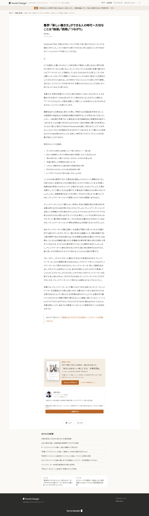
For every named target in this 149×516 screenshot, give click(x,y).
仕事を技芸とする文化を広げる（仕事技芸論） (56, 439)
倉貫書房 (109, 3)
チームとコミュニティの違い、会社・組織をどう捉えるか (59, 447)
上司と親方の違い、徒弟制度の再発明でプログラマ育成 (60, 443)
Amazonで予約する (70, 382)
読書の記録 (18, 13)
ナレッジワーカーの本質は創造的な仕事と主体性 (58, 464)
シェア (70, 423)
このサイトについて (129, 3)
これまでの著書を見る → (87, 382)
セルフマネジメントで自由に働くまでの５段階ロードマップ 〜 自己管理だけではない (69, 460)
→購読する (74, 411)
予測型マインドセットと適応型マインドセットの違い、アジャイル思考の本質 (66, 456)
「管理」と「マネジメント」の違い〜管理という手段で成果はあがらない (64, 452)
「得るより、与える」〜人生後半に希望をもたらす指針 (59, 469)
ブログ (103, 3)
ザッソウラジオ (118, 3)
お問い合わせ (119, 501)
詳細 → (112, 8)
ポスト (81, 423)
